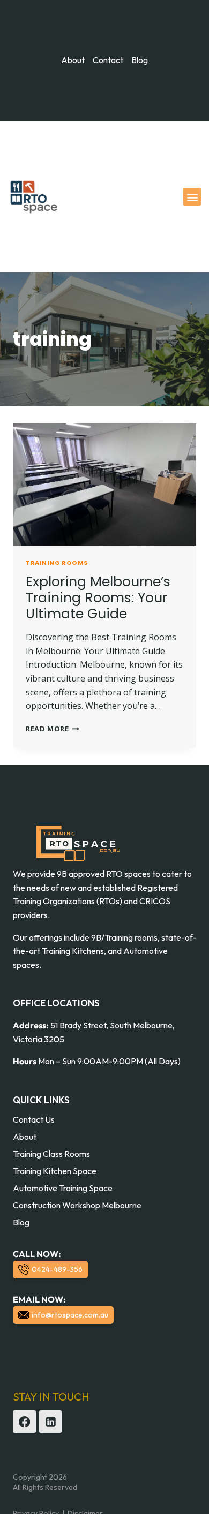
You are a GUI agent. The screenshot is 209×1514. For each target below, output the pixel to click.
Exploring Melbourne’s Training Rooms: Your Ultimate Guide (98, 597)
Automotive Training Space (63, 1188)
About (24, 1136)
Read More (52, 728)
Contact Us (34, 1119)
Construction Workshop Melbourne (77, 1205)
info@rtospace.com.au (70, 1315)
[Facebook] (24, 1421)
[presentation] (104, 484)
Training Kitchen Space (54, 1170)
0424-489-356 (57, 1269)
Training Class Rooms (51, 1153)
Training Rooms (57, 562)
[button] (192, 197)
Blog (21, 1222)
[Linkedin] (50, 1421)
